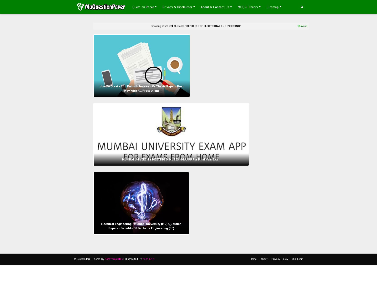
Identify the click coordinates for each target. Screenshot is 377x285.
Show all (302, 26)
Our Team (297, 259)
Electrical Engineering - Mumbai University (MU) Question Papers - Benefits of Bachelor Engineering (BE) (141, 226)
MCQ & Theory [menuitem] (248, 7)
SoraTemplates (114, 259)
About (264, 259)
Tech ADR (148, 259)
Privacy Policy (279, 259)
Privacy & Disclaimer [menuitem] (177, 7)
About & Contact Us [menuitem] (215, 7)
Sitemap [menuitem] (272, 7)
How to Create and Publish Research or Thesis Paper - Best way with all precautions (142, 88)
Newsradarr (83, 259)
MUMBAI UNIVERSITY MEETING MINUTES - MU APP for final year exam (171, 159)
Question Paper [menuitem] (143, 7)
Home (253, 259)
